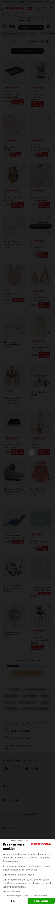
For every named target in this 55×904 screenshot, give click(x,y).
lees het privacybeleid (11, 891)
